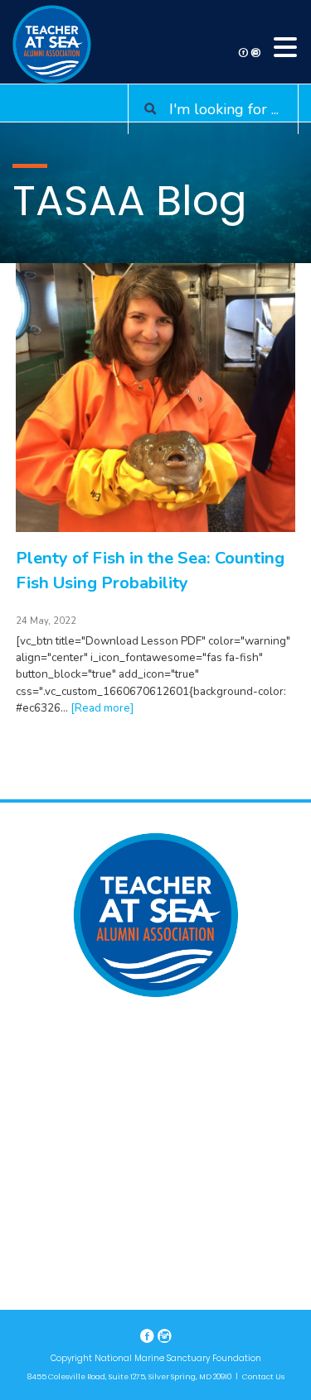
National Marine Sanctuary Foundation (178, 1358)
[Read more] (102, 708)
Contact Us (263, 1377)
